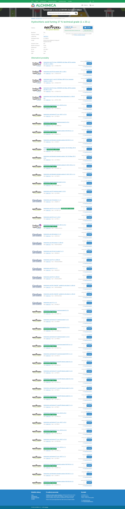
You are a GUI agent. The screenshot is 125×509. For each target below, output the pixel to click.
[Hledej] (76, 13)
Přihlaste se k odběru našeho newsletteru (54, 495)
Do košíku (89, 63)
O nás (32, 495)
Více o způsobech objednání (80, 34)
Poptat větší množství (88, 30)
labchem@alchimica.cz (88, 501)
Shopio (46, 507)
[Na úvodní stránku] (43, 5)
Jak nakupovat (34, 496)
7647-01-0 (45, 36)
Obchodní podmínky (35, 497)
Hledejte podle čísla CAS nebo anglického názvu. (59, 13)
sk (93, 1)
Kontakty (33, 498)
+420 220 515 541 (86, 500)
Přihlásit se (85, 5)
